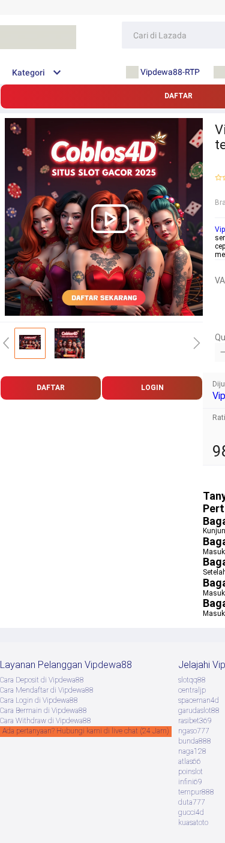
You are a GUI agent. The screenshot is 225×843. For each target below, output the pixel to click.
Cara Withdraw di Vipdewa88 (45, 721)
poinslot (190, 772)
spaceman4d (198, 700)
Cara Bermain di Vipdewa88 (43, 710)
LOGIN (152, 387)
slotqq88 (192, 680)
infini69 (190, 782)
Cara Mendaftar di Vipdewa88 (47, 690)
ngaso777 (193, 731)
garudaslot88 (199, 710)
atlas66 (189, 761)
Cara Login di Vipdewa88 (39, 700)
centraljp (192, 690)
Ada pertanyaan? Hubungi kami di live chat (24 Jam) (85, 731)
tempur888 (196, 792)
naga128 (192, 751)
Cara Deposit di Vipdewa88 (42, 680)
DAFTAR (51, 387)
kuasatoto (193, 822)
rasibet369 (195, 721)
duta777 (191, 802)
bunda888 (194, 741)
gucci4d (191, 812)
